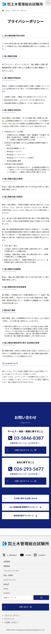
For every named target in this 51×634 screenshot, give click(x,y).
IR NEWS (7, 593)
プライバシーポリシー (12, 615)
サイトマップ (9, 619)
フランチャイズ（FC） (12, 571)
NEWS (6, 589)
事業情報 (7, 566)
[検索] (41, 597)
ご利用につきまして (11, 622)
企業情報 (7, 562)
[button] (25, 450)
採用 (5, 584)
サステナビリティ (10, 580)
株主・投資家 (8, 575)
